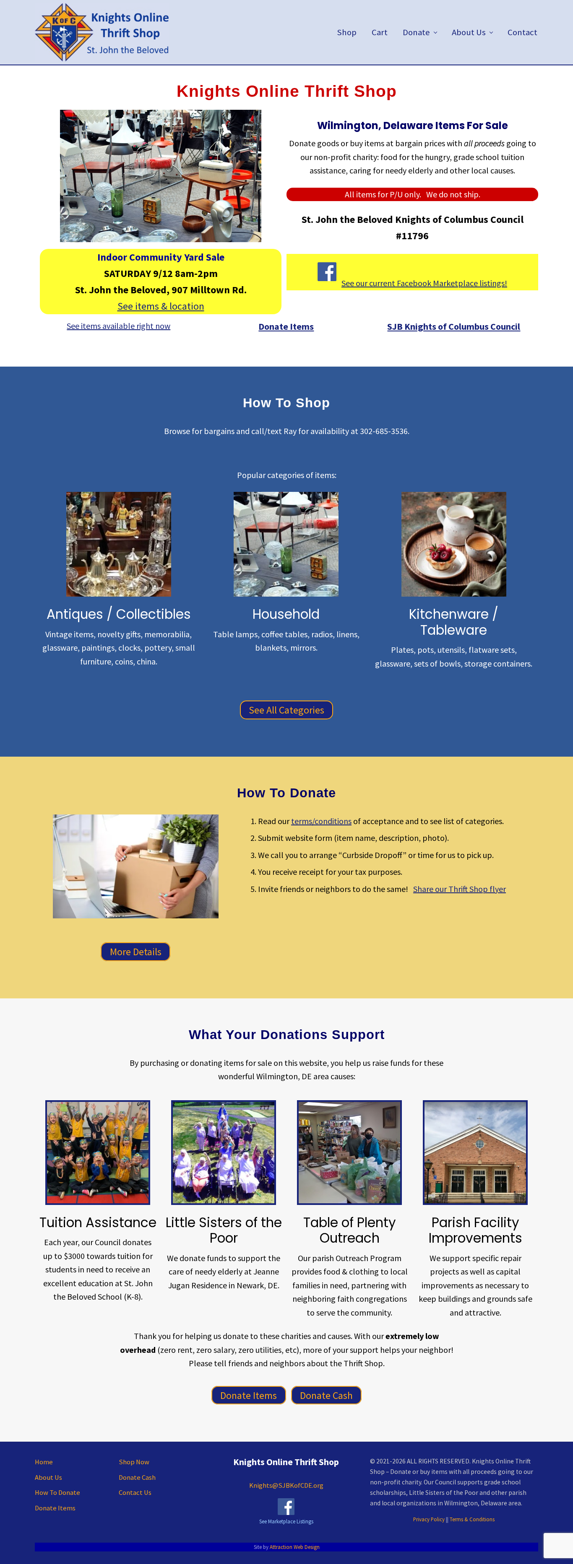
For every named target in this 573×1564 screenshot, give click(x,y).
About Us (48, 1477)
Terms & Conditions (472, 1519)
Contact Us (135, 1492)
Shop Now (134, 1462)
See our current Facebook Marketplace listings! (424, 283)
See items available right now (118, 326)
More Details (135, 951)
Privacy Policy (429, 1519)
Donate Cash (326, 1395)
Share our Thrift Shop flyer (459, 889)
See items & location (160, 306)
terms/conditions (321, 821)
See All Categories (286, 709)
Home (44, 1462)
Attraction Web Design (295, 1546)
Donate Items (248, 1395)
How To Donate (57, 1492)
